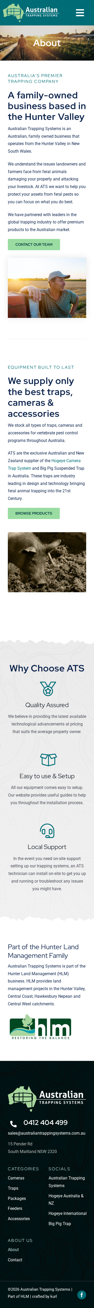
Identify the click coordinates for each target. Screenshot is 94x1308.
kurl (53, 1296)
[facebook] (81, 1294)
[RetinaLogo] (47, 1087)
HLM (25, 1296)
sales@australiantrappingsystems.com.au (46, 1133)
